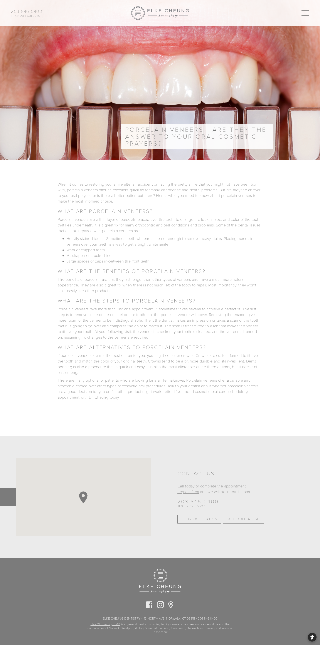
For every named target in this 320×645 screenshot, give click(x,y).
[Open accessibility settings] (312, 637)
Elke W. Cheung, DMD (105, 624)
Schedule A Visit (243, 519)
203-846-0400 (198, 502)
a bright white (147, 244)
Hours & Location (199, 519)
